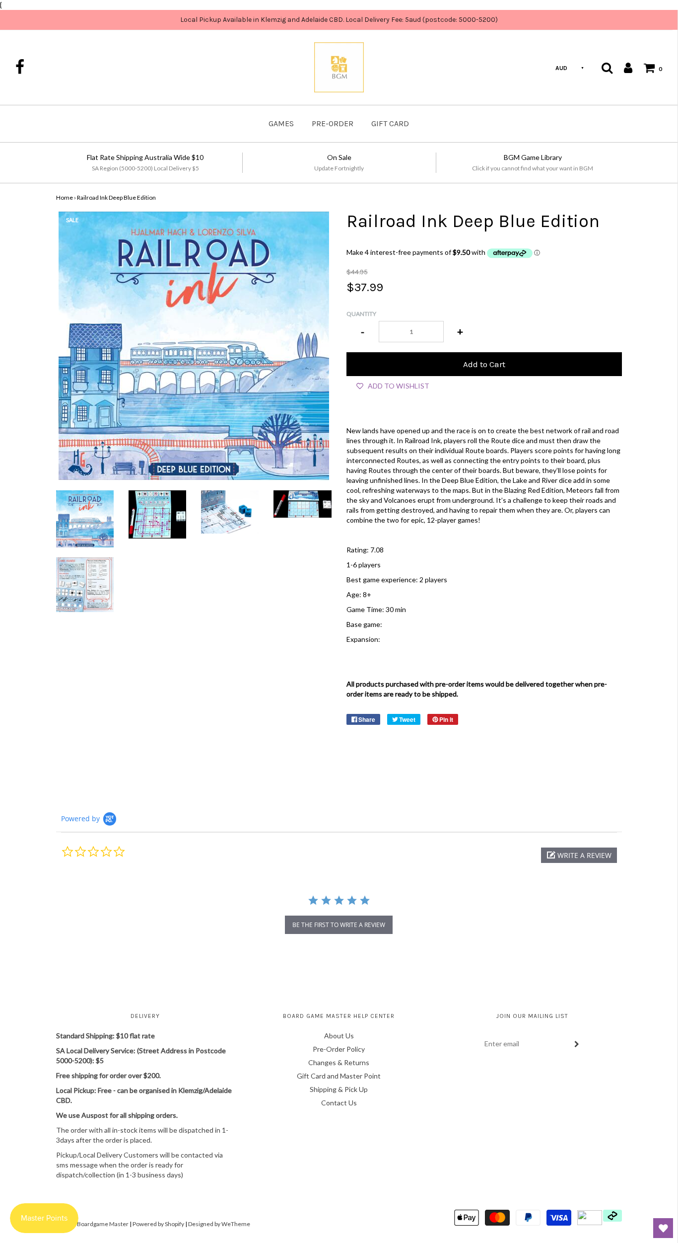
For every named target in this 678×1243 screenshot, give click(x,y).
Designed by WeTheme (219, 1224)
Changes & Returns (338, 1062)
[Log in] (623, 68)
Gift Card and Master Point (339, 1076)
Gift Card (390, 123)
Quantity (361, 313)
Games (281, 123)
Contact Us (339, 1102)
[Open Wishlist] (663, 1228)
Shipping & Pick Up (339, 1089)
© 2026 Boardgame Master (92, 1224)
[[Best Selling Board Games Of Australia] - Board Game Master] (85, 518)
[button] (579, 855)
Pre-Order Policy (339, 1049)
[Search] (607, 68)
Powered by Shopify (158, 1224)
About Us (339, 1035)
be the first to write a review (338, 925)
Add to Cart (484, 364)
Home (64, 197)
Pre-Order (332, 123)
